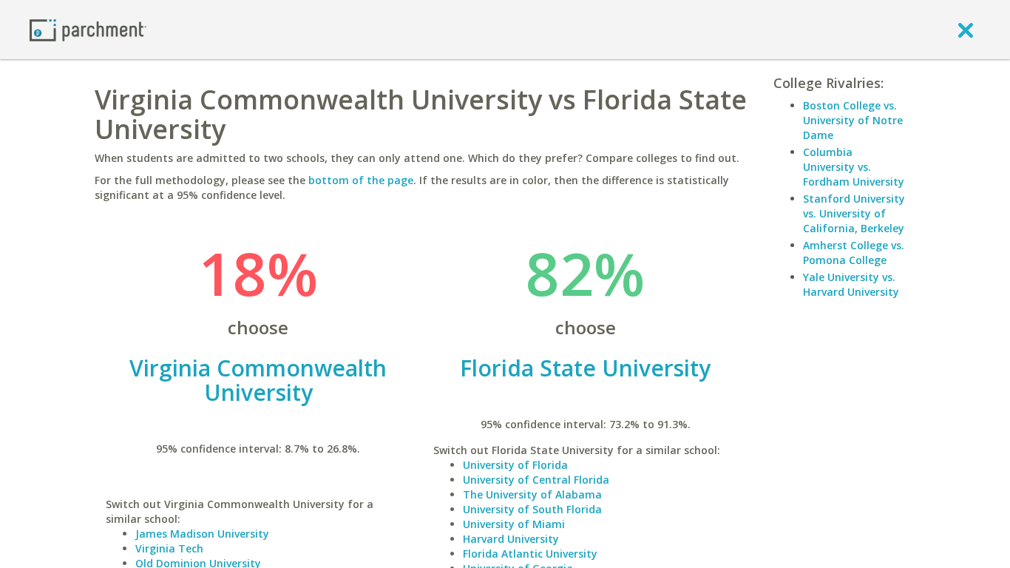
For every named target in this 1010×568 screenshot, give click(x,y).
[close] (965, 29)
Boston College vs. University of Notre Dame (853, 120)
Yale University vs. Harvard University (851, 284)
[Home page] (88, 29)
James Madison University (202, 534)
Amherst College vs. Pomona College (853, 252)
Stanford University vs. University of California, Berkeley (854, 213)
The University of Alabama (532, 494)
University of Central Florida (536, 480)
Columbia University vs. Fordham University (853, 167)
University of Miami (514, 524)
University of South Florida (532, 509)
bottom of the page (360, 180)
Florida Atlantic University (530, 554)
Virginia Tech (169, 548)
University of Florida (515, 465)
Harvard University (511, 539)
